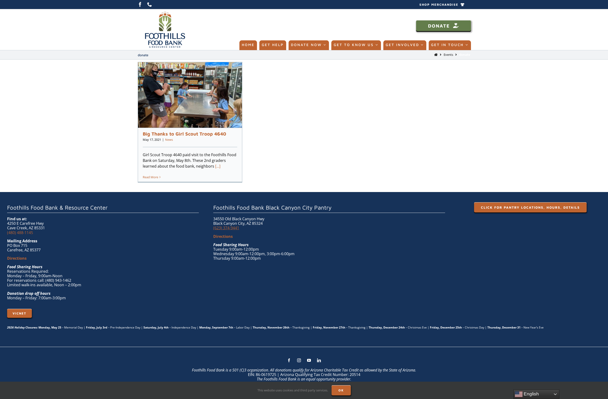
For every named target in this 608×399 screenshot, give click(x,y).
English (530, 393)
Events (448, 54)
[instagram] (299, 360)
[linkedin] (319, 360)
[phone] (149, 4)
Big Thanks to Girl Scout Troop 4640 (184, 133)
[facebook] (140, 4)
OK (341, 390)
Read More (150, 177)
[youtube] (309, 360)
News (169, 139)
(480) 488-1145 (20, 232)
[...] (217, 166)
